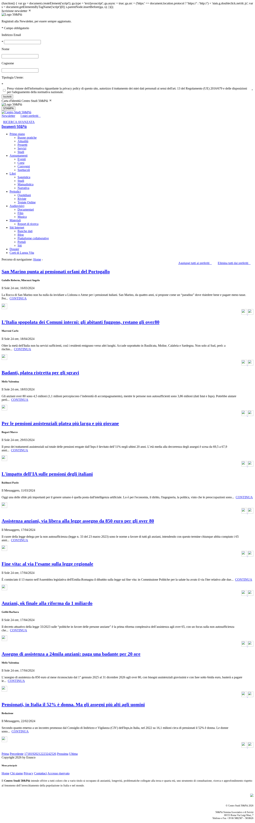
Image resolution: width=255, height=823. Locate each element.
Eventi (22, 159)
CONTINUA (18, 298)
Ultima (73, 753)
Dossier (14, 249)
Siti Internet (17, 227)
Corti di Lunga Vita (22, 252)
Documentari (26, 209)
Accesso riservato (58, 773)
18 (29, 753)
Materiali (15, 220)
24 (48, 753)
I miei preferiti (31, 115)
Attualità (23, 141)
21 (38, 753)
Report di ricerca (28, 224)
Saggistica (24, 177)
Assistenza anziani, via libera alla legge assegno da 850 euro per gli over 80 (78, 520)
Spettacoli (24, 170)
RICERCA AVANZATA (19, 122)
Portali (22, 242)
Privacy (28, 773)
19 (32, 753)
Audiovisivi (17, 206)
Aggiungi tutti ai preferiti (195, 263)
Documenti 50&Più (14, 126)
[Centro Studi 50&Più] (16, 112)
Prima (5, 753)
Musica (22, 216)
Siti (20, 245)
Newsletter (8, 115)
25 (51, 753)
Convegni (24, 166)
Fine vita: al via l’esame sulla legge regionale (47, 563)
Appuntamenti (18, 155)
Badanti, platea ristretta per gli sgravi (40, 372)
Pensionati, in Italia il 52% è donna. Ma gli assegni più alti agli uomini (73, 704)
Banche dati (25, 231)
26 (54, 753)
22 (41, 753)
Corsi (21, 162)
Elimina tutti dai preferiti (234, 263)
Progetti (22, 144)
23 (45, 753)
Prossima (62, 753)
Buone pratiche (27, 137)
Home (37, 259)
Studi (21, 152)
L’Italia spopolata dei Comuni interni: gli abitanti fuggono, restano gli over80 (80, 322)
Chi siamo (16, 773)
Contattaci (40, 773)
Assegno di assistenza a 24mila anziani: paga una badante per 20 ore (71, 654)
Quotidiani (24, 195)
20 (35, 753)
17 (25, 753)
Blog (21, 234)
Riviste (22, 198)
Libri (13, 173)
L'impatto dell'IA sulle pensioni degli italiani (47, 474)
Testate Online (27, 202)
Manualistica (25, 184)
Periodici (15, 191)
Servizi (22, 148)
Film (20, 213)
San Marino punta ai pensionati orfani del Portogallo (56, 271)
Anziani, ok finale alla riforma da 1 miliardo (47, 603)
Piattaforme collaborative (33, 238)
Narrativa (23, 188)
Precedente (17, 753)
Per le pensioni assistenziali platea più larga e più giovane (60, 423)
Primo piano (17, 134)
